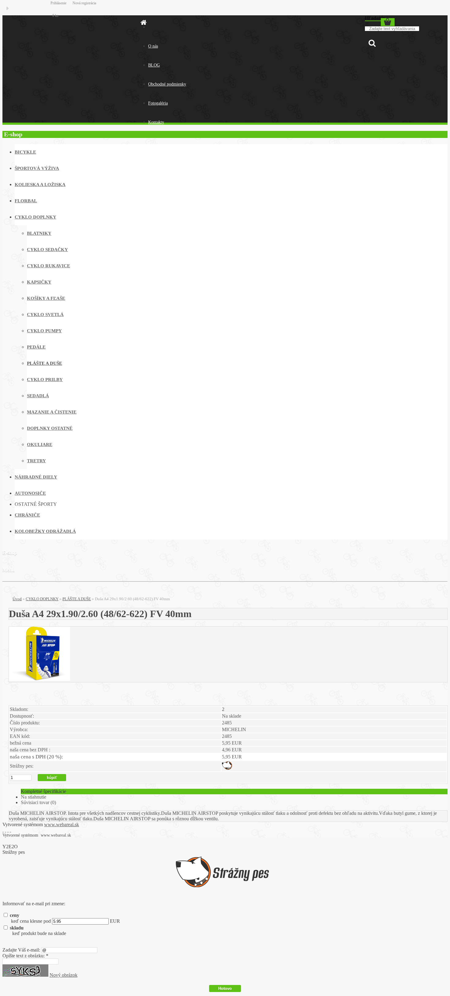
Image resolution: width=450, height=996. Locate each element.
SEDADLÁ (38, 395)
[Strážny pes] (227, 768)
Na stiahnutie (33, 796)
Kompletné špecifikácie (43, 791)
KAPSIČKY (39, 282)
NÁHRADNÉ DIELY (36, 477)
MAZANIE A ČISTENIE (52, 412)
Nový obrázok (63, 975)
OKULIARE (39, 444)
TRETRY (36, 460)
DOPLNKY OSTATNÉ (50, 428)
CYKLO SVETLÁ (45, 314)
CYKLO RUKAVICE (48, 265)
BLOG (154, 65)
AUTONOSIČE (30, 493)
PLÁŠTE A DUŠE (44, 363)
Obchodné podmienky (167, 84)
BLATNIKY (39, 233)
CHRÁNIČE (27, 515)
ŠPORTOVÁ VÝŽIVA (37, 168)
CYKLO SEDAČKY (47, 249)
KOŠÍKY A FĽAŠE (46, 298)
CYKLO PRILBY (45, 379)
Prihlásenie (59, 3)
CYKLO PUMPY (44, 330)
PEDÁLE (36, 347)
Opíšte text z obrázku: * (25, 955)
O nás (153, 46)
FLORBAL (26, 200)
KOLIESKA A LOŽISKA (40, 184)
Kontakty (156, 122)
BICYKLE (25, 152)
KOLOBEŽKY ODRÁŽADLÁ (45, 531)
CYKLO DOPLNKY (35, 217)
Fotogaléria (158, 103)
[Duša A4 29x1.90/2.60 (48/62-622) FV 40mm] (39, 679)
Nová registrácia (84, 3)
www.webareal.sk (61, 824)
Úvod (17, 599)
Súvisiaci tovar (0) (38, 802)
